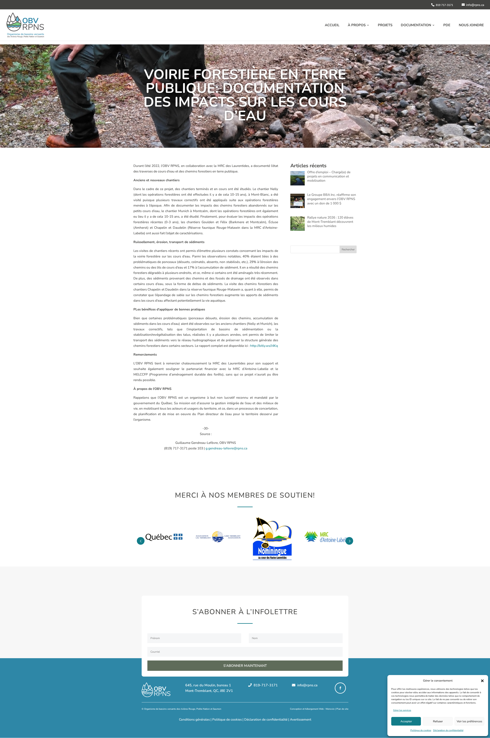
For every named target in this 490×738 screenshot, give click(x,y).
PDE (446, 25)
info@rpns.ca (307, 685)
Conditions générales (194, 719)
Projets (385, 25)
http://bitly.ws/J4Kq (264, 346)
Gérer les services (402, 710)
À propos (357, 25)
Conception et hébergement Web (307, 708)
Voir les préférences (469, 721)
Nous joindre (471, 25)
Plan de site (342, 708)
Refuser (438, 721)
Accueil (332, 25)
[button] (482, 681)
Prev (141, 541)
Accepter (406, 721)
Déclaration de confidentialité (448, 730)
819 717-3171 (444, 5)
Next (349, 541)
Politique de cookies (420, 730)
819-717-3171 (265, 685)
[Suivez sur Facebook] (340, 688)
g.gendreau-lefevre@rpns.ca (226, 448)
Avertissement (300, 719)
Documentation (416, 25)
